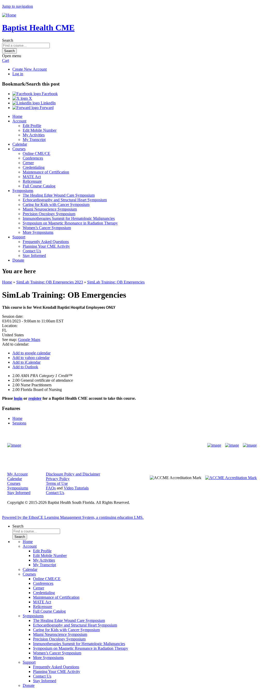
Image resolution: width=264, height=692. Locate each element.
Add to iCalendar (26, 362)
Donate (18, 260)
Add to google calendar (31, 353)
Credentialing (34, 167)
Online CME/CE (36, 153)
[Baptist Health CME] (14, 445)
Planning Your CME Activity (46, 246)
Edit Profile (32, 125)
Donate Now (116, 445)
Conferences (33, 158)
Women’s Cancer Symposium (47, 228)
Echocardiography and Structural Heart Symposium (65, 200)
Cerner (28, 163)
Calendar (19, 144)
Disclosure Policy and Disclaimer (73, 474)
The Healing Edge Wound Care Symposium (59, 195)
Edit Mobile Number (39, 130)
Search (7, 40)
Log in (17, 74)
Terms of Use (57, 483)
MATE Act (32, 176)
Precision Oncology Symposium (49, 214)
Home (17, 116)
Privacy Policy (58, 479)
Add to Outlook (25, 367)
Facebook (49, 93)
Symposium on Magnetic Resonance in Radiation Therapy (70, 223)
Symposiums (22, 190)
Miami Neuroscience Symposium (50, 209)
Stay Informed (34, 255)
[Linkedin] (250, 445)
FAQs (51, 488)
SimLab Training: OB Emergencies (116, 282)
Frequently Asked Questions (46, 241)
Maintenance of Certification (46, 172)
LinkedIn (48, 103)
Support (18, 237)
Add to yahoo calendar (31, 357)
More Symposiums (38, 232)
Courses (19, 149)
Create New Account (29, 69)
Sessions (19, 423)
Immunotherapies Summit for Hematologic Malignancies (69, 218)
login (18, 398)
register (35, 398)
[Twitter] (232, 445)
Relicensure (32, 181)
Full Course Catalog (39, 186)
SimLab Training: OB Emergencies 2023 (49, 282)
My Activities (34, 135)
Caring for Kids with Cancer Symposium (56, 204)
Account (19, 121)
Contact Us (32, 251)
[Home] (9, 15)
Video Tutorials (76, 488)
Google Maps (29, 339)
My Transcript (34, 139)
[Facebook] (214, 445)
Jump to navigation (17, 6)
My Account (17, 474)
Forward (46, 107)
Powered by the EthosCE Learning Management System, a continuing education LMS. (73, 517)
